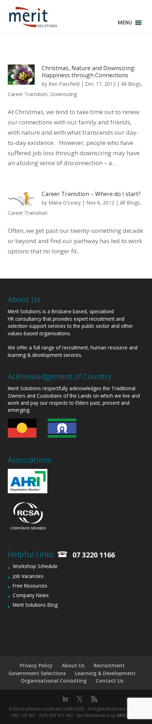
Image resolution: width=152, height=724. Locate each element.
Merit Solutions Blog (35, 604)
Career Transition (27, 94)
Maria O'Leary (64, 202)
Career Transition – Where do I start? (91, 194)
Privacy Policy (36, 665)
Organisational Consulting (54, 680)
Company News (31, 595)
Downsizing (63, 94)
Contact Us (109, 680)
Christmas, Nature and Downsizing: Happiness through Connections (88, 71)
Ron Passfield (64, 83)
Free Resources (30, 585)
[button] (125, 23)
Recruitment (109, 665)
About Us (73, 665)
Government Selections (37, 673)
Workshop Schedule (35, 566)
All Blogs (131, 83)
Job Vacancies (28, 576)
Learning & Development (105, 673)
